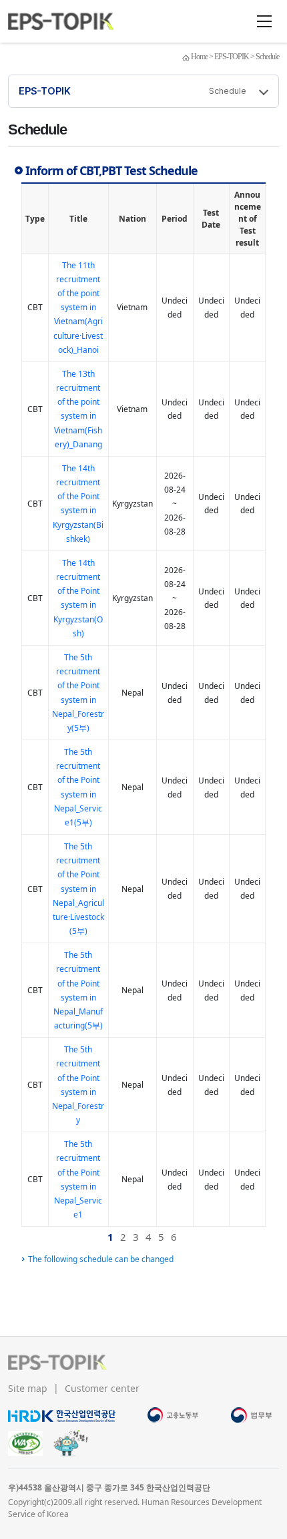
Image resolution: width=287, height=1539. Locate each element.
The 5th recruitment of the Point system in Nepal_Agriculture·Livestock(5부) (78, 889)
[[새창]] (61, 1415)
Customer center (102, 1388)
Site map (29, 1388)
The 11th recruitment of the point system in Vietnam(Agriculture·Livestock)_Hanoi (78, 307)
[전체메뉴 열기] (264, 21)
